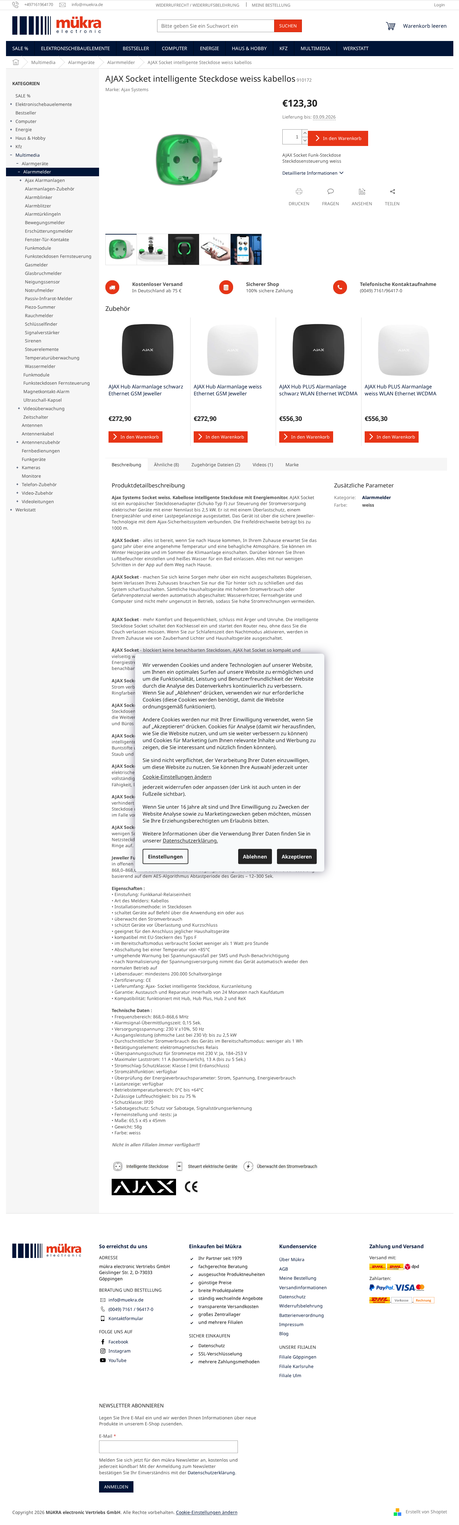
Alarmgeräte (35, 163)
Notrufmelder (39, 290)
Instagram (120, 1351)
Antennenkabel (38, 434)
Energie (23, 129)
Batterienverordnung (301, 1315)
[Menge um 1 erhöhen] (305, 133)
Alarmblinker (38, 197)
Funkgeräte (34, 459)
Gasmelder (36, 265)
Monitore (31, 476)
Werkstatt (25, 510)
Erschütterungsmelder (49, 231)
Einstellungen (165, 856)
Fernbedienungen (41, 451)
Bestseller (25, 113)
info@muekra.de (126, 1300)
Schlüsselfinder (41, 324)
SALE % (23, 96)
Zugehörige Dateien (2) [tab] (215, 465)
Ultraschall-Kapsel (42, 400)
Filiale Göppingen (297, 1357)
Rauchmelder (39, 315)
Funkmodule (38, 248)
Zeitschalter (35, 417)
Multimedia (27, 155)
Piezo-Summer (40, 307)
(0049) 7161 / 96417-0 (131, 1309)
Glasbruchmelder (43, 273)
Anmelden (116, 1487)
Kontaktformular (126, 1318)
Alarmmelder (37, 172)
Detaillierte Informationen (310, 173)
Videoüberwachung (44, 408)
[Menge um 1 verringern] (305, 140)
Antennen (32, 425)
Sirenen (33, 341)
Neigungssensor (42, 282)
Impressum (291, 1324)
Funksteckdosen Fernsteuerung (58, 256)
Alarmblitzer (38, 206)
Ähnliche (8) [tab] (166, 465)
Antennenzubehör (41, 442)
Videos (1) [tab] (263, 465)
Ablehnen (255, 856)
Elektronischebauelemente (43, 104)
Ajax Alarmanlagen (45, 180)
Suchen (288, 26)
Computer (26, 121)
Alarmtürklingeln (43, 214)
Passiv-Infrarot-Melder (49, 298)
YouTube (118, 1360)
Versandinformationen (303, 1287)
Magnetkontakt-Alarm (46, 391)
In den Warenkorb (342, 138)
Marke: (127, 89)
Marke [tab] (292, 465)
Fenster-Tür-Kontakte (47, 239)
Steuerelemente (42, 349)
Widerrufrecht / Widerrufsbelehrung (197, 5)
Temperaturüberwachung (52, 358)
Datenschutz (292, 1297)
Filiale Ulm (290, 1375)
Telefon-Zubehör (39, 484)
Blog (284, 1333)
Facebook (118, 1342)
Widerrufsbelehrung (301, 1306)
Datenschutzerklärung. (190, 840)
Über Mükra (291, 1259)
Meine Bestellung (271, 5)
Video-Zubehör (37, 493)
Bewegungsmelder (45, 222)
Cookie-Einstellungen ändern (177, 776)
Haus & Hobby (30, 138)
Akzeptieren (297, 856)
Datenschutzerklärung (211, 1473)
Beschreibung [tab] (126, 465)
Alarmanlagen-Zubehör (49, 189)
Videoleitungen (38, 501)
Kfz (18, 146)
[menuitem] (20, 48)
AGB (283, 1269)
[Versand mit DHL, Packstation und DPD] (394, 1266)
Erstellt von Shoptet (426, 1512)
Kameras (31, 467)
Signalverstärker (42, 332)
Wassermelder (40, 366)
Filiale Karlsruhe (296, 1366)
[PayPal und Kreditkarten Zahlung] (402, 1293)
